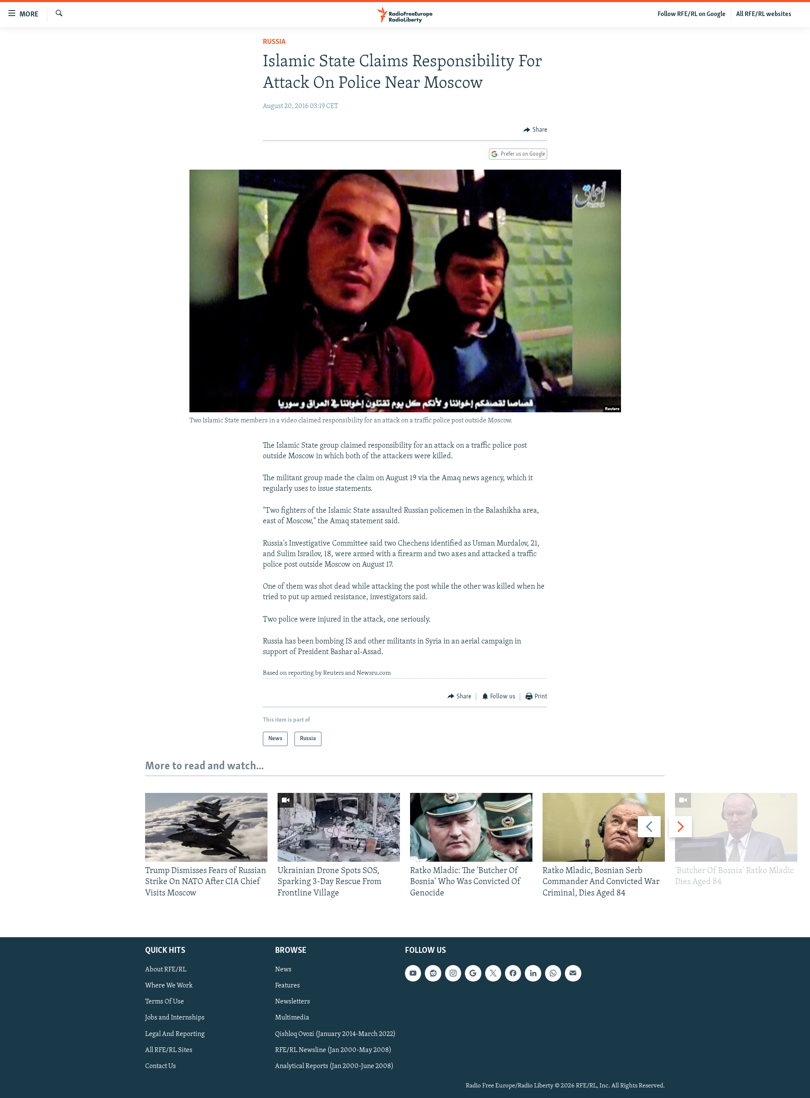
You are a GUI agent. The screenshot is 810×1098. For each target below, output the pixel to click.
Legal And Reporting (175, 1034)
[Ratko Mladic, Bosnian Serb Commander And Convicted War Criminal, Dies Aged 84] (604, 827)
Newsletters (292, 1001)
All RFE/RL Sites (168, 1050)
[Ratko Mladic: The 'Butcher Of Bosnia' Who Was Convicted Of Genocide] (471, 827)
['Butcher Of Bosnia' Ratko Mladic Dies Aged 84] (736, 827)
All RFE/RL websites (763, 14)
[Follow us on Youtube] (413, 973)
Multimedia (292, 1018)
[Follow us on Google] (473, 973)
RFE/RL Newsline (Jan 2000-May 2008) (333, 1050)
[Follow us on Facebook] (513, 973)
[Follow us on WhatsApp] (553, 973)
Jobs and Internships (175, 1018)
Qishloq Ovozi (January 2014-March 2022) (335, 1034)
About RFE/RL (165, 969)
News (283, 969)
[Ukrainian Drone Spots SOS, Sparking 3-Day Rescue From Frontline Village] (339, 827)
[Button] (535, 129)
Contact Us (160, 1066)
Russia (274, 42)
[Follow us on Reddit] (433, 973)
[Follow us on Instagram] (453, 973)
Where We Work (169, 985)
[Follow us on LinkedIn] (533, 973)
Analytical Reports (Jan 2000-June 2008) (334, 1066)
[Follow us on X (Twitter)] (493, 973)
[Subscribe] (573, 973)
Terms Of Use (164, 1001)
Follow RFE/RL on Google (692, 14)
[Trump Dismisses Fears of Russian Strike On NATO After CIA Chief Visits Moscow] (206, 827)
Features (287, 985)
